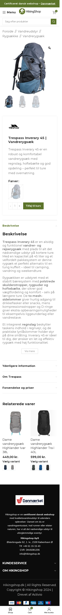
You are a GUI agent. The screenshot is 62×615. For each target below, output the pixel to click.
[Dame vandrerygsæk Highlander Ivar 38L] (15, 423)
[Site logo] (31, 12)
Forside (7, 31)
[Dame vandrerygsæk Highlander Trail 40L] (44, 423)
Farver (13, 181)
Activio (37, 594)
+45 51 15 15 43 (31, 546)
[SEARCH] (53, 21)
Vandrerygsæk (33, 36)
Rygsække (10, 36)
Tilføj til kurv (33, 205)
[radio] (15, 191)
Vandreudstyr (28, 31)
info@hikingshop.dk (30, 553)
